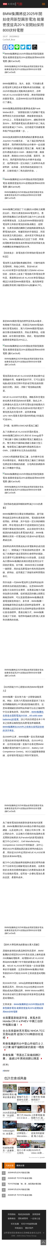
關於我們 (29, 1228)
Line (17, 47)
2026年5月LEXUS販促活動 (19, 1189)
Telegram (28, 47)
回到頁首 (43, 1242)
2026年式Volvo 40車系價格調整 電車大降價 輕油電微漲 (38, 1152)
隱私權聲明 (23, 1218)
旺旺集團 (15, 1224)
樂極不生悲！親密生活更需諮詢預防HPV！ (23, 1098)
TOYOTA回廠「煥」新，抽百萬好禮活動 (24, 1184)
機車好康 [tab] (20, 1166)
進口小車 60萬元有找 (24, 1151)
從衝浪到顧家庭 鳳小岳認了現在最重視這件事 (38, 1135)
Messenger (11, 47)
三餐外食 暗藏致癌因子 (38, 1098)
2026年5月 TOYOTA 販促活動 (20, 1195)
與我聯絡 (12, 1214)
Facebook (5, 47)
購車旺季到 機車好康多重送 (10, 1096)
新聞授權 (36, 1214)
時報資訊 (19, 1228)
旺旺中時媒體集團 (29, 1224)
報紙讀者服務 (24, 1214)
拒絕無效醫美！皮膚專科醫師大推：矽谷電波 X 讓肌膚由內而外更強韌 (9, 1149)
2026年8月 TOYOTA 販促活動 (20, 1178)
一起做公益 (35, 1218)
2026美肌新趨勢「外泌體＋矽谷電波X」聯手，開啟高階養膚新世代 (9, 1114)
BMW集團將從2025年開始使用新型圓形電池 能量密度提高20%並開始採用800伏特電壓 (23, 1008)
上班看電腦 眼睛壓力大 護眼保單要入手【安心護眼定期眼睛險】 (38, 1117)
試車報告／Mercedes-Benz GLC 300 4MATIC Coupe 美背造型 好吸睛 (24, 1135)
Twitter (22, 47)
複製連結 (34, 47)
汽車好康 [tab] (10, 1166)
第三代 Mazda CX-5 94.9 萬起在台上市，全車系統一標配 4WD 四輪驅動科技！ (24, 1117)
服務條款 (12, 1218)
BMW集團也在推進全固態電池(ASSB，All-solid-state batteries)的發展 (23, 716)
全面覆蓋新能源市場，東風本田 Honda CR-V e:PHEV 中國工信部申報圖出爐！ (23, 1021)
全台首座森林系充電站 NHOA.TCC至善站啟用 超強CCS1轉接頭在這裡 (24, 1034)
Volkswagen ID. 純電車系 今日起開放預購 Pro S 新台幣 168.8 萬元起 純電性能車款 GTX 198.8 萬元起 (10, 1132)
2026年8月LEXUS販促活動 (19, 1172)
